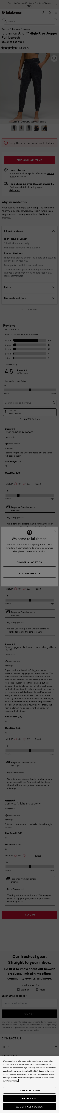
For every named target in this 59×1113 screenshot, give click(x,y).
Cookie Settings (29, 1090)
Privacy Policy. (12, 1080)
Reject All (29, 1098)
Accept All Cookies (29, 1106)
